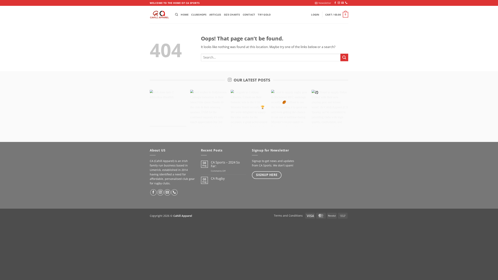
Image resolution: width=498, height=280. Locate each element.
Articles (215, 14)
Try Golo (264, 14)
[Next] (341, 110)
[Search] (176, 14)
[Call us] (346, 3)
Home (185, 14)
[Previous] (156, 110)
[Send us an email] (342, 3)
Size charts (232, 14)
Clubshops (198, 14)
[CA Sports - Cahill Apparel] (159, 14)
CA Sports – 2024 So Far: (225, 164)
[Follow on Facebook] (335, 3)
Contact (249, 14)
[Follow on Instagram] (339, 3)
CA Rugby (218, 178)
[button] (323, 3)
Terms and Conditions (288, 215)
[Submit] (344, 57)
